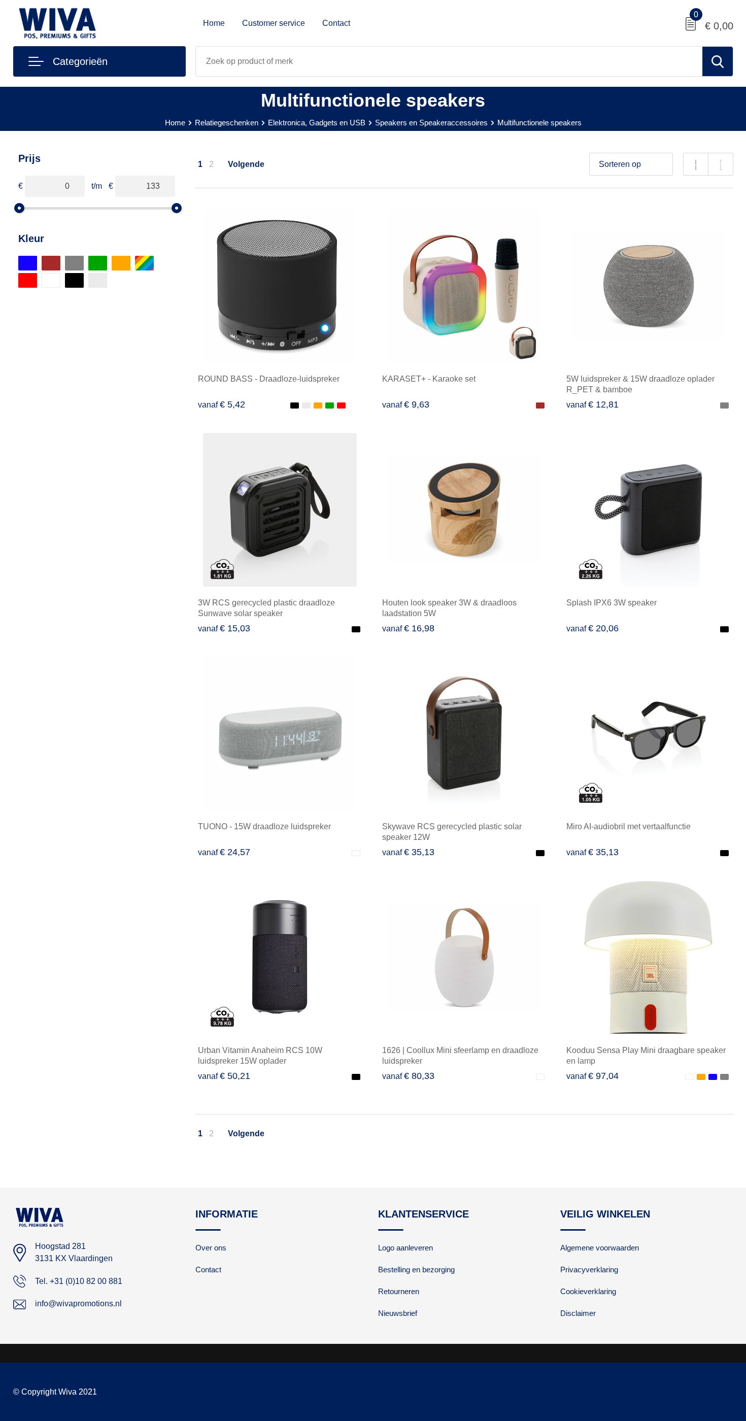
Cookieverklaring (588, 1291)
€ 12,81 (592, 404)
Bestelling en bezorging (416, 1269)
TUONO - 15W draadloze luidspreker (264, 826)
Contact (336, 23)
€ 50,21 (224, 1076)
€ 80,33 (408, 1076)
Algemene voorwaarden (599, 1247)
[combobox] (449, 61)
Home (214, 23)
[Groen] (97, 263)
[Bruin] (51, 263)
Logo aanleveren (405, 1247)
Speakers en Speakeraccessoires (431, 122)
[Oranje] (121, 263)
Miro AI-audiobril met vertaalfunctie (628, 826)
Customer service (273, 23)
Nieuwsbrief (397, 1313)
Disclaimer (578, 1313)
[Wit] (51, 280)
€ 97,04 (592, 1076)
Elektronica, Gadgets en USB (316, 122)
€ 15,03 (224, 628)
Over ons (210, 1247)
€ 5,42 (221, 404)
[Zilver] (97, 280)
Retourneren (398, 1291)
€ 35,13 (408, 852)
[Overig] (144, 263)
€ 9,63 (405, 404)
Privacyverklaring (589, 1269)
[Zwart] (74, 280)
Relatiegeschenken (226, 122)
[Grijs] (74, 263)
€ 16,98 (408, 628)
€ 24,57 (224, 852)
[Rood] (27, 280)
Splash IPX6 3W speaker (611, 602)
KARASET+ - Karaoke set (429, 379)
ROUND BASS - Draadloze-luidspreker (269, 379)
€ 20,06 (592, 628)
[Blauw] (27, 263)
